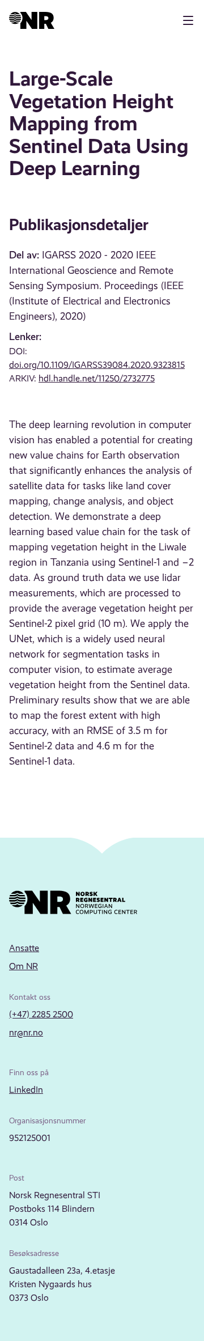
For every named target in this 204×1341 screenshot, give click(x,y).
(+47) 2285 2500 (41, 1014)
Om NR (23, 966)
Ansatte (24, 948)
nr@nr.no (26, 1032)
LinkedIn (26, 1089)
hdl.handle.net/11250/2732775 (97, 378)
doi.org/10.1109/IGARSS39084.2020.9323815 (97, 364)
